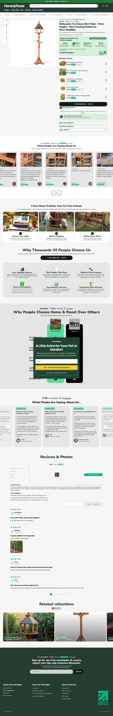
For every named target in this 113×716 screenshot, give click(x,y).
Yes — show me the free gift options (56, 367)
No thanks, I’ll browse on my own (56, 373)
